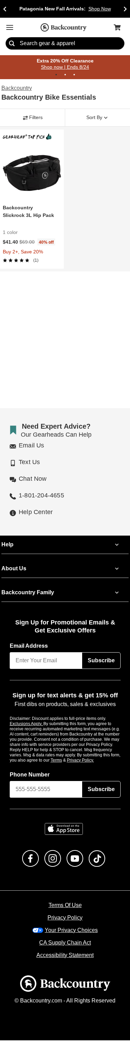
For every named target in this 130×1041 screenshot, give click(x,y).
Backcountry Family (27, 593)
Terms (65, 760)
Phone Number (30, 775)
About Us (13, 569)
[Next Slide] (125, 9)
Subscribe (101, 661)
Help (7, 545)
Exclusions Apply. (27, 724)
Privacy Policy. (90, 760)
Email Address (29, 646)
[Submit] (12, 44)
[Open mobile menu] (10, 27)
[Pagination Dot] (56, 75)
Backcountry (16, 88)
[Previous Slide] (5, 9)
